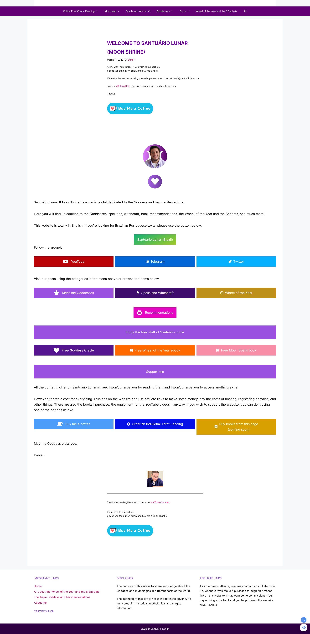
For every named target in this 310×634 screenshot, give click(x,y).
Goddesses (163, 11)
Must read (110, 11)
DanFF (131, 59)
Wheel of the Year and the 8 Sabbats (216, 11)
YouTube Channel (160, 502)
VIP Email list (122, 86)
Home (38, 586)
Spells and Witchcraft (138, 11)
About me (40, 602)
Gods (183, 11)
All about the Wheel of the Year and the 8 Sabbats (66, 591)
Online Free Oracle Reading (79, 11)
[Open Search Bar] (245, 11)
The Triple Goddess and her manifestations (62, 597)
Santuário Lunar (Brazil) (155, 239)
